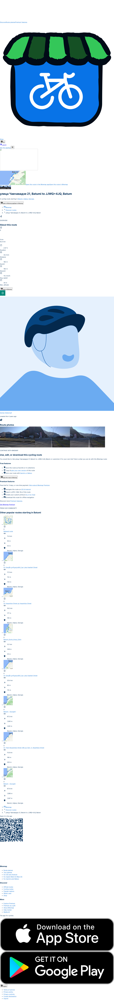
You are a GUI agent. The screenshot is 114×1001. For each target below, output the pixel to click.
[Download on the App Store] (57, 934)
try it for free (30, 495)
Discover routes (11, 210)
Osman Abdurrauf (6, 413)
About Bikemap (9, 908)
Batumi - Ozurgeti (9, 784)
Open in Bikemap (7, 289)
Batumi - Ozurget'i (10, 712)
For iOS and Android (10, 874)
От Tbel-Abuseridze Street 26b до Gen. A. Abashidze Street (24, 748)
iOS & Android (26, 489)
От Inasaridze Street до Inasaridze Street (17, 603)
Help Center (8, 910)
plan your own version (18, 470)
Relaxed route (8, 531)
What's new (7, 893)
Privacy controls (9, 994)
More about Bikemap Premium (39, 485)
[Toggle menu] (12, 147)
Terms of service (9, 990)
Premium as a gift (9, 905)
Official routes (8, 887)
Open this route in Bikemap (10, 477)
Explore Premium (9, 903)
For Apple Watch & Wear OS (13, 877)
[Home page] (57, 10)
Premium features (21, 22)
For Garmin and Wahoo (11, 879)
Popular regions (9, 891)
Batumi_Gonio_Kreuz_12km (12, 639)
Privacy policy (8, 992)
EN (3, 142)
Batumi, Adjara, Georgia (26, 199)
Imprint (6, 998)
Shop (5, 895)
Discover (3, 22)
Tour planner (8, 872)
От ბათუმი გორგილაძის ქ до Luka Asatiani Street (20, 567)
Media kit (7, 912)
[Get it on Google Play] (57, 967)
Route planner (10, 22)
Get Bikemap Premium (7, 504)
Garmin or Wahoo (26, 473)
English (5, 986)
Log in (4, 145)
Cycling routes (8, 889)
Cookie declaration (10, 996)
